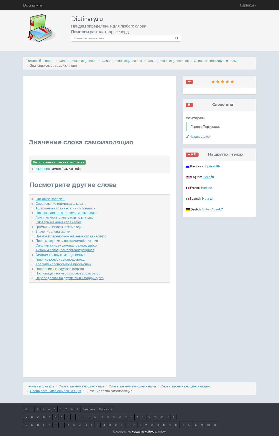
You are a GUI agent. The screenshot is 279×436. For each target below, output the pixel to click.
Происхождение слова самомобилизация (67, 240)
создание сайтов (143, 431)
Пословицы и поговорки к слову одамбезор (68, 273)
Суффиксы (105, 409)
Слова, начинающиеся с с (78, 61)
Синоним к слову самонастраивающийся (66, 245)
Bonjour (207, 187)
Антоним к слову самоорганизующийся (65, 250)
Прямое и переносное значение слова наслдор (71, 236)
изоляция (43, 168)
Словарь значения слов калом (58, 222)
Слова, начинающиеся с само (216, 61)
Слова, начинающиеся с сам (168, 61)
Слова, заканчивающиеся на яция (55, 391)
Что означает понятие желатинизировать (66, 213)
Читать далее (199, 136)
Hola (206, 198)
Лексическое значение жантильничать (64, 217)
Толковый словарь (40, 61)
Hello (207, 177)
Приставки (89, 409)
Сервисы (247, 5)
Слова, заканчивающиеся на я (81, 386)
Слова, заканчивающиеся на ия (132, 386)
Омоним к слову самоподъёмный (60, 255)
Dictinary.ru (32, 5)
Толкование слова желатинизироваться (65, 208)
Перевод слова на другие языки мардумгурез (70, 278)
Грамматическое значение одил (59, 227)
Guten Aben (210, 209)
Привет (211, 166)
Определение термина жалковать (61, 203)
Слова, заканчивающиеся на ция (185, 386)
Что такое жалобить (50, 199)
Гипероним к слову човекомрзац (60, 269)
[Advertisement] (99, 110)
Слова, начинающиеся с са (122, 61)
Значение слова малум (53, 231)
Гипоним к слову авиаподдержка (60, 259)
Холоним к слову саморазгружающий (64, 264)
